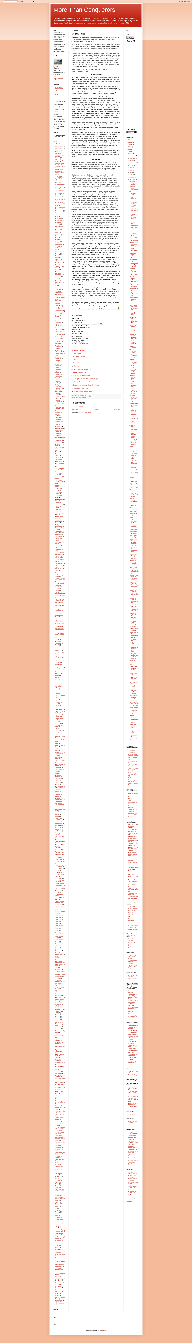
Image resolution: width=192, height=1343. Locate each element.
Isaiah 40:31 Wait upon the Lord (132, 830)
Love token (131, 811)
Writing (57, 1295)
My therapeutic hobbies (59, 813)
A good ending (133, 250)
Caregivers (58, 277)
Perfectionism (58, 872)
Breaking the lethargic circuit (59, 260)
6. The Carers (131, 917)
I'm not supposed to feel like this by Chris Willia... (134, 648)
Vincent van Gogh (60, 1254)
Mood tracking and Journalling (81, 375)
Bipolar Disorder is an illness (60, 238)
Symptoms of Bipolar (133, 739)
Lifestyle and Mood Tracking (133, 623)
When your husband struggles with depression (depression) (133, 1016)
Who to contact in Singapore (59, 1283)
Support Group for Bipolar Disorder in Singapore (60, 1129)
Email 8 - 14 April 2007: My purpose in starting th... (134, 563)
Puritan (57, 947)
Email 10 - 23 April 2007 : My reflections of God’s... (134, 556)
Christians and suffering (59, 342)
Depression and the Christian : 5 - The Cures (134, 678)
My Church (58, 94)
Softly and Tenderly (60, 1084)
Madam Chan (58, 731)
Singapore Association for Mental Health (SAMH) (132, 1192)
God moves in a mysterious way (134, 405)
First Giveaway (59, 536)
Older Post (117, 409)
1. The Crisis (131, 906)
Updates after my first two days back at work (134, 307)
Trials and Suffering (57, 1211)
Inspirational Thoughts (58, 665)
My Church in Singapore (131, 1155)
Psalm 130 (58, 915)
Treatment (131, 948)
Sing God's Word (59, 1066)
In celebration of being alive (132, 803)
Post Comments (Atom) (85, 412)
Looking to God (77, 353)
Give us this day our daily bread (134, 299)
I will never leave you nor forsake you (134, 500)
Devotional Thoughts (58, 454)
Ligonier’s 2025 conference (59, 715)
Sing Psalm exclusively (58, 1070)
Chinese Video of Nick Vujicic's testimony (59, 315)
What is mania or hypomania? (59, 1265)
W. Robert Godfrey (60, 1258)
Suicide (57, 1125)
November (133, 158)
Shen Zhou (58, 1029)
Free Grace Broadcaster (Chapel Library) (132, 1146)
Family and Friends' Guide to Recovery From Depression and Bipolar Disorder (132, 1090)
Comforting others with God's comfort (134, 188)
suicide (130, 1125)
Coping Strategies (133, 490)
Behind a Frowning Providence (60, 208)
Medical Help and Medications (60, 753)
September (133, 163)
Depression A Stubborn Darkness (60, 436)
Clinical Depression (58, 345)
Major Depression (60, 733)
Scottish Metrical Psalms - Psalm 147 (59, 1004)
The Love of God (59, 1159)
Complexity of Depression (58, 357)
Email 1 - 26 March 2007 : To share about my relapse (134, 616)
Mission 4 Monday (60, 760)
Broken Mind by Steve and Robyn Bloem (59, 266)
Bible (56, 216)
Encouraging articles (58, 474)
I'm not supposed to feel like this (60, 649)
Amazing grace (132, 750)
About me (57, 182)
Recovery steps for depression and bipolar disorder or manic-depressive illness (60, 962)
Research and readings (79, 372)
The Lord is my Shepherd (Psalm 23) (133, 774)
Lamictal (57, 693)
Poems (57, 892)
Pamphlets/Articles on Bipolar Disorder (60, 846)
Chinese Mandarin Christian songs (60, 311)
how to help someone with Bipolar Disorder (59, 615)
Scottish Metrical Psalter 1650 (59, 1008)
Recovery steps (132, 942)
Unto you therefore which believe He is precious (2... (134, 412)
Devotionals (58, 457)
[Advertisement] (132, 78)
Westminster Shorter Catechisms (131, 1163)
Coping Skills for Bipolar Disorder (59, 377)
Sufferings (57, 1123)
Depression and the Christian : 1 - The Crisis (134, 704)
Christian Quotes (59, 331)
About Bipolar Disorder (131, 939)
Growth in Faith (59, 573)
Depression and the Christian (59, 441)
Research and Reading (132, 1058)
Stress (56, 1109)
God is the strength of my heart (60, 557)
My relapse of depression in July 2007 (60, 809)
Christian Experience (58, 328)
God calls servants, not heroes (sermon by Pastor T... (134, 420)
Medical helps (132, 1048)
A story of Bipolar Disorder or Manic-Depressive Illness (60, 165)
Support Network (133, 447)
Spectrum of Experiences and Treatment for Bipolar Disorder (59, 1092)
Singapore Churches (58, 1075)
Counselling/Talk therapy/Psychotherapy (134, 442)
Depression (58, 433)
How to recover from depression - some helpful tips (59, 628)
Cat (56, 286)
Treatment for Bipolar (133, 735)
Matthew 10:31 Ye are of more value (133, 848)
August (132, 165)
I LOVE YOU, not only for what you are (134, 210)
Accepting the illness (133, 484)
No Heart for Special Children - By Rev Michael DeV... (134, 337)
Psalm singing (59, 933)
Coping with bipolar (58, 382)
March (131, 177)
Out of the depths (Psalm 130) (132, 765)
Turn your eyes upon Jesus (59, 1227)
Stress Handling (132, 1075)
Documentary (58, 459)
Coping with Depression (58, 385)
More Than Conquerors (84, 9)
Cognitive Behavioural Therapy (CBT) (59, 350)
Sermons (57, 1017)
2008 (129, 154)
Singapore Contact (60, 1078)
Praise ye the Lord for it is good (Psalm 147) (133, 769)
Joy (56, 677)
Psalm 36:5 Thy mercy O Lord (132, 873)
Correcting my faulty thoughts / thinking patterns (133, 434)
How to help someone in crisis (59, 609)
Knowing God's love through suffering (59, 686)
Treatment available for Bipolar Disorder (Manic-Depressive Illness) (60, 1197)
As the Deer (58, 197)
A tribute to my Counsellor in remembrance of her (59, 172)
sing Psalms (58, 1073)
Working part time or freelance (59, 1290)
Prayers (57, 909)
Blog (56, 250)
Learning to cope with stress (133, 457)
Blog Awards (58, 252)
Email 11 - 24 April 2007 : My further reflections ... (134, 541)
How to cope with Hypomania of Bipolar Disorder (59, 601)
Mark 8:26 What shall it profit (132, 844)
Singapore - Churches (133, 346)
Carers (57, 279)
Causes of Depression (58, 288)
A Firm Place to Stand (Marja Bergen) (132, 957)
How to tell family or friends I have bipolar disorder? (59, 634)
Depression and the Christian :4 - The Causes (134, 684)
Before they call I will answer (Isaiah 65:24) (60, 204)
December (133, 156)
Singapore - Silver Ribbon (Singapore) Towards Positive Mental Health (133, 1185)
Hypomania (58, 641)
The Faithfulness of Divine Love (60, 1153)
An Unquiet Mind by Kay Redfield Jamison (134, 656)
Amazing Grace (59, 188)
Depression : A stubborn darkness (133, 928)
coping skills (58, 374)
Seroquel (57, 1019)
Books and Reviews (58, 256)
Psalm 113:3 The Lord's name (132, 863)
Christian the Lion (133, 797)
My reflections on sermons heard (59, 799)
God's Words (58, 565)
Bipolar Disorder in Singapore (60, 235)
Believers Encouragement (132, 1133)
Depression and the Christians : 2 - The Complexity (134, 698)
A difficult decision (133, 504)
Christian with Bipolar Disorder (59, 337)
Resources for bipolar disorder (59, 980)
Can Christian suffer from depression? (58, 273)
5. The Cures (131, 915)
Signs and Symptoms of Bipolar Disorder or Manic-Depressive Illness (60, 1052)
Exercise (76, 366)
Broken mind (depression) (131, 991)
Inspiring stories (59, 668)
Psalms (57, 942)
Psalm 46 (57, 928)
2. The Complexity (133, 908)
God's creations (59, 563)
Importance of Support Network (59, 656)
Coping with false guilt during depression (59, 390)
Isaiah (56, 670)
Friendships (58, 547)
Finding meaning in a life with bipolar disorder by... (134, 370)
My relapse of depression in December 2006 (59, 803)
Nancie (58, 66)
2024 (129, 144)
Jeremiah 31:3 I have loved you (132, 837)
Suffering (57, 1121)
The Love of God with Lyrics (59, 1163)
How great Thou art (60, 596)
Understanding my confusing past (60, 1230)
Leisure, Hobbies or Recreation (133, 452)
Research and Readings (133, 466)
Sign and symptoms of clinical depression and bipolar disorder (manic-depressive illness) (60, 1043)
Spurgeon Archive (133, 1160)
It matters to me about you (132, 806)
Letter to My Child (59, 706)
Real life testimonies (58, 957)
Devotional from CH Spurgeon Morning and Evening (59, 450)
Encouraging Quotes (58, 493)
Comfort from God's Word (133, 661)
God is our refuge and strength (59, 553)
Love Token (58, 722)
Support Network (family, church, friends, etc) (86, 385)
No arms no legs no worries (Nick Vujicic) (132, 815)
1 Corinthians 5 (59, 146)
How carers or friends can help (59, 593)
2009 (129, 151)
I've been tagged (59, 652)
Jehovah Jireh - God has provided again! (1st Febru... (134, 320)
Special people (59, 1087)
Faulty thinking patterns (59, 510)
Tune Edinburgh (59, 1223)
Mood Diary (58, 767)
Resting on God (59, 990)
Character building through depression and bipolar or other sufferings (60, 300)
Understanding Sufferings (59, 1234)
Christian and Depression (58, 321)
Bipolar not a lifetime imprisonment (58, 243)
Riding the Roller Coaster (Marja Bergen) (132, 966)
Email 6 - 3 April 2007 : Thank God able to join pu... (134, 578)
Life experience (59, 709)
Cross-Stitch (58, 417)
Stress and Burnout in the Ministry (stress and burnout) (133, 1009)
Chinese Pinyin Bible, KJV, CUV (132, 1136)
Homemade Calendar (58, 589)
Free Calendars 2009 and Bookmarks (59, 544)
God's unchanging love (134, 385)
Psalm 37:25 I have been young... (133, 877)
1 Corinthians (58, 144)
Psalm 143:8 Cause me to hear (133, 870)
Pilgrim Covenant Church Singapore (60, 884)
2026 (129, 140)
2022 (129, 147)
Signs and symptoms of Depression (58, 1059)
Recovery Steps (132, 1106)
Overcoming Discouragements (60, 840)
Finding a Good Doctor (134, 234)
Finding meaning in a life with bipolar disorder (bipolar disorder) (133, 996)
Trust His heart (132, 778)
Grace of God (58, 570)
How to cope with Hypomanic (59, 606)
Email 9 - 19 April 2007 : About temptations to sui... (133, 548)
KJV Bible (57, 683)
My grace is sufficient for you (134, 294)
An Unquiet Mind (59, 190)
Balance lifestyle (78, 363)
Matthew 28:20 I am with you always (132, 855)
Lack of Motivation (60, 690)
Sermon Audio (132, 1158)
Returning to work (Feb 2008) (60, 994)
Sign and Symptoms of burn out (60, 1036)
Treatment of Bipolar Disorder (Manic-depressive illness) (60, 1204)
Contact (57, 367)
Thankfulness (58, 1145)
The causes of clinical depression (60, 1148)
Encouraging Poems (58, 489)
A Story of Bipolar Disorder (132, 976)
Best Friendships (59, 213)
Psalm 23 (57, 921)
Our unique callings (58, 833)
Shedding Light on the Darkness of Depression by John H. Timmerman (60, 1024)
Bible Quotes (58, 218)
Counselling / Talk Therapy (81, 388)
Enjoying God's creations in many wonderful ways (134, 245)
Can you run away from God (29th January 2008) (133, 398)
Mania (56, 743)
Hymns (57, 639)
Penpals (57, 870)
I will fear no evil (59, 647)
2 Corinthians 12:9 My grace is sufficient (133, 826)
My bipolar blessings (58, 776)
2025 (129, 142)
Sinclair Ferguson (60, 1062)
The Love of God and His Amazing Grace (134, 204)
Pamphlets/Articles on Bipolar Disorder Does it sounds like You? (60, 852)
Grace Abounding (133, 508)
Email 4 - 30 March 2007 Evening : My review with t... (134, 585)
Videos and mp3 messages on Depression (59, 1251)
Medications (133, 231)
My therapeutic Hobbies (134, 228)
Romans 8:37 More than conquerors (133, 897)
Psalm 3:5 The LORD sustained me (132, 881)
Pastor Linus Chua (60, 861)
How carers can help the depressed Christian (133, 1100)
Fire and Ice (131, 1139)
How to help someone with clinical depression (60, 622)
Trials (56, 1208)
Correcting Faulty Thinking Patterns (59, 408)
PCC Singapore (59, 868)
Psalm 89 (57, 930)
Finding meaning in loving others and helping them (60, 533)
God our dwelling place (133, 198)
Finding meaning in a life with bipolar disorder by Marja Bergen (60, 527)
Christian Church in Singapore (60, 325)
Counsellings (58, 412)
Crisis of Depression (58, 415)
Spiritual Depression (58, 1098)
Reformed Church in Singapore (60, 975)
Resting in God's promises (59, 987)
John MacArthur (59, 675)
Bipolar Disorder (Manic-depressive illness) (60, 231)
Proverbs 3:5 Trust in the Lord (133, 859)
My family (57, 784)
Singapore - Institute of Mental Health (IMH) (133, 1179)
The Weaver (58, 1177)
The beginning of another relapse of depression (133, 527)
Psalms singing (59, 944)
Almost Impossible (133, 518)
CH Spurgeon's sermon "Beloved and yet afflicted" (59, 293)
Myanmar (57, 816)
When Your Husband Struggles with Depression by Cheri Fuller (60, 1279)
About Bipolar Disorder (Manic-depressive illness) (60, 177)
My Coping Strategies (81, 397)
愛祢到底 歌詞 (58, 1301)
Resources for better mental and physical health (133, 1174)
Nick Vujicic (58, 827)
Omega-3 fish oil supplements (82, 369)
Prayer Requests (59, 906)
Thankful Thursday (60, 1142)
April (131, 174)
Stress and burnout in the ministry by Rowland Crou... (134, 378)
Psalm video (58, 939)
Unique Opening (134, 511)
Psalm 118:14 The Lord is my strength (133, 866)
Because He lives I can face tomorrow (133, 754)
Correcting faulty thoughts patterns (84, 391)
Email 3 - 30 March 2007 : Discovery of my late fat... (134, 600)
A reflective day (134, 303)
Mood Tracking (59, 770)
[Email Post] (90, 395)
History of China (59, 583)
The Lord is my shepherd (59, 1156)
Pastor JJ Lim (58, 859)
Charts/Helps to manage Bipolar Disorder (59, 307)
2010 (129, 149)
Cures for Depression (58, 425)
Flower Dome (58, 538)
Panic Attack (58, 857)
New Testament (59, 825)
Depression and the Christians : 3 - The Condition (134, 691)
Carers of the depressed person (60, 281)
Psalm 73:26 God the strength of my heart (133, 890)
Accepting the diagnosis (80, 356)
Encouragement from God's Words (60, 464)
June (131, 170)
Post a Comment (78, 406)
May (131, 172)
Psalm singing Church (59, 937)
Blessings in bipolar (58, 247)
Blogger (103, 1330)
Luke (56, 729)
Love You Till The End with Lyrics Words (59, 725)
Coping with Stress (60, 404)
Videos (57, 1247)
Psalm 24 (57, 923)
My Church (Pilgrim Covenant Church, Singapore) (133, 271)
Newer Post (75, 409)
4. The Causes (132, 913)
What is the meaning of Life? (59, 1269)
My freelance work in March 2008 (60, 787)
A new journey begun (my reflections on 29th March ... (134, 427)
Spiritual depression (131, 919)
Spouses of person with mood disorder (60, 1101)
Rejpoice (57, 978)
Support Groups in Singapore (60, 1133)
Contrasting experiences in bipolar (59, 371)
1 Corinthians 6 (59, 148)
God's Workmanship (58, 568)
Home (96, 409)
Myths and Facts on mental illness (60, 822)
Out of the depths (59, 836)
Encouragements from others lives (59, 469)
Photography (58, 878)
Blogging (57, 254)
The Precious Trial (133, 260)
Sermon (57, 1015)
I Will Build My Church (59, 644)
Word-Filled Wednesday (58, 1287)
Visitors (131, 1201)
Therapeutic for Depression (59, 1186)
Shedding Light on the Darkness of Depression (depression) (133, 1003)
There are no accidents (133, 343)
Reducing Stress (59, 971)
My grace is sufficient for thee (59, 790)
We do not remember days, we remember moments (133, 217)
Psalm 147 (58, 919)
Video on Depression (58, 1244)
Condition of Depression (58, 364)
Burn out (57, 270)
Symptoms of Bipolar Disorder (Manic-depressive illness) (60, 1138)
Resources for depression (59, 984)
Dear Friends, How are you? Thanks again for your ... (134, 570)
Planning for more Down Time (60, 889)
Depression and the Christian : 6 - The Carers (134, 669)
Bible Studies (58, 220)
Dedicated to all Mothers (59, 431)
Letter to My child (132, 809)
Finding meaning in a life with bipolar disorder (60, 521)
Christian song (59, 334)
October (132, 160)
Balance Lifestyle (133, 478)
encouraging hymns (58, 486)
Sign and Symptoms (131, 945)
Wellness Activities (60, 1261)
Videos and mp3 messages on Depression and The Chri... (134, 710)
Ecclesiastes (58, 461)
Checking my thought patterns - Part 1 (133, 255)
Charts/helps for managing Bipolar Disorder (134, 279)
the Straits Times (59, 1170)
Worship (57, 1293)
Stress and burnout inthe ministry (133, 1072)
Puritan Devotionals (58, 950)
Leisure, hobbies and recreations (82, 382)
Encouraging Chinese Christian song (60, 482)
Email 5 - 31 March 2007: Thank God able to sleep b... (134, 593)
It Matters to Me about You (59, 672)
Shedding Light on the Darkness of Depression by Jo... (134, 362)
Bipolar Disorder (59, 226)
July (131, 167)
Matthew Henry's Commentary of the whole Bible (133, 1151)
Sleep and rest (59, 1082)
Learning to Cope (59, 699)
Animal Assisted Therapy (59, 194)
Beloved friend (59, 211)
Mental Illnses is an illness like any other (60, 757)
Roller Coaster (59, 997)
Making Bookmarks (60, 736)
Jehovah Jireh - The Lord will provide (134, 495)
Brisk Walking (58, 263)
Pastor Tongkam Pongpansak (59, 865)
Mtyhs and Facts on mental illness (133, 1104)
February (132, 179)
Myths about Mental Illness (58, 819)
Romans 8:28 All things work (132, 894)
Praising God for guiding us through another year (60, 902)
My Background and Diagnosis (59, 87)
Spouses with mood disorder (59, 1106)
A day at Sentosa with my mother (134, 285)
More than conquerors (58, 772)
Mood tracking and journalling (133, 1051)
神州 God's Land (59, 1303)
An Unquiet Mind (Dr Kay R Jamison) (132, 962)
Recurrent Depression (58, 968)
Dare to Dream (59, 428)
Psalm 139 (58, 917)
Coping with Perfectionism (58, 401)
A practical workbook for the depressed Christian (59, 156)
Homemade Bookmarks (58, 586)
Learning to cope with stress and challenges (85, 378)
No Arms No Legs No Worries (59, 830)
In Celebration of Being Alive (59, 661)
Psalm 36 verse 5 (59, 925)
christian (57, 319)
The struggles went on (133, 522)
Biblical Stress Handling (59, 223)
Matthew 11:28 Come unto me (132, 851)
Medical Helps (77, 359)
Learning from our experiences (60, 696)
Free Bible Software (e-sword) (133, 1141)
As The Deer (131, 752)
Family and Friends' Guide (59, 503)
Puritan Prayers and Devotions (59, 953)
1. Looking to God (133, 1025)
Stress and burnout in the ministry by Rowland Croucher (60, 1113)
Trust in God (58, 1217)
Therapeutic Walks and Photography (60, 1190)
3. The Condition (132, 911)
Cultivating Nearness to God (59, 420)
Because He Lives (60, 199)
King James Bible (59, 679)
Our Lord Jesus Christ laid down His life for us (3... (134, 391)
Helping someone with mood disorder (60, 579)
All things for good (60, 184)
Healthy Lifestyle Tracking (59, 575)
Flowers (57, 540)
